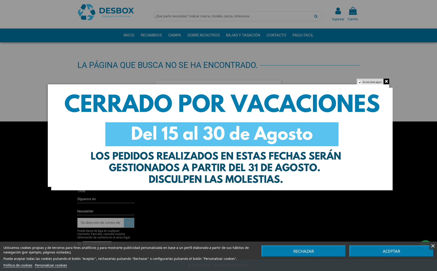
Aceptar (391, 251)
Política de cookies (17, 265)
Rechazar (303, 251)
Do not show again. (372, 82)
